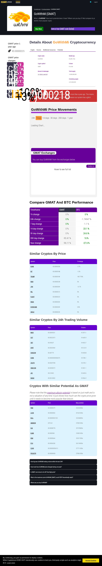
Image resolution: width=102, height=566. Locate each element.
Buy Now (38, 29)
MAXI (32, 332)
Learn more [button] (11, 563)
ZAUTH (33, 363)
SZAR (32, 448)
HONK (32, 358)
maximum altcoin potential (58, 392)
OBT (32, 343)
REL (32, 292)
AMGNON (33, 423)
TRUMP (33, 276)
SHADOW (33, 353)
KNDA (32, 302)
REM (32, 438)
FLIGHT (32, 297)
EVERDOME (34, 307)
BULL (32, 418)
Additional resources (49, 50)
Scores (39, 50)
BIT (31, 271)
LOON (32, 413)
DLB (32, 428)
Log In (96, 2)
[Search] (90, 2)
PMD (32, 408)
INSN (32, 282)
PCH (32, 443)
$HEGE (32, 378)
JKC (32, 373)
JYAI (32, 287)
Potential (60, 50)
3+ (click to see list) (43, 74)
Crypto (33, 50)
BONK (32, 266)
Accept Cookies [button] (90, 560)
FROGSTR (33, 453)
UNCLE (32, 312)
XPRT (32, 348)
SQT (32, 337)
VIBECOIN (33, 368)
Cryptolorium (37, 9)
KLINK (32, 433)
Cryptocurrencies (46, 9)
